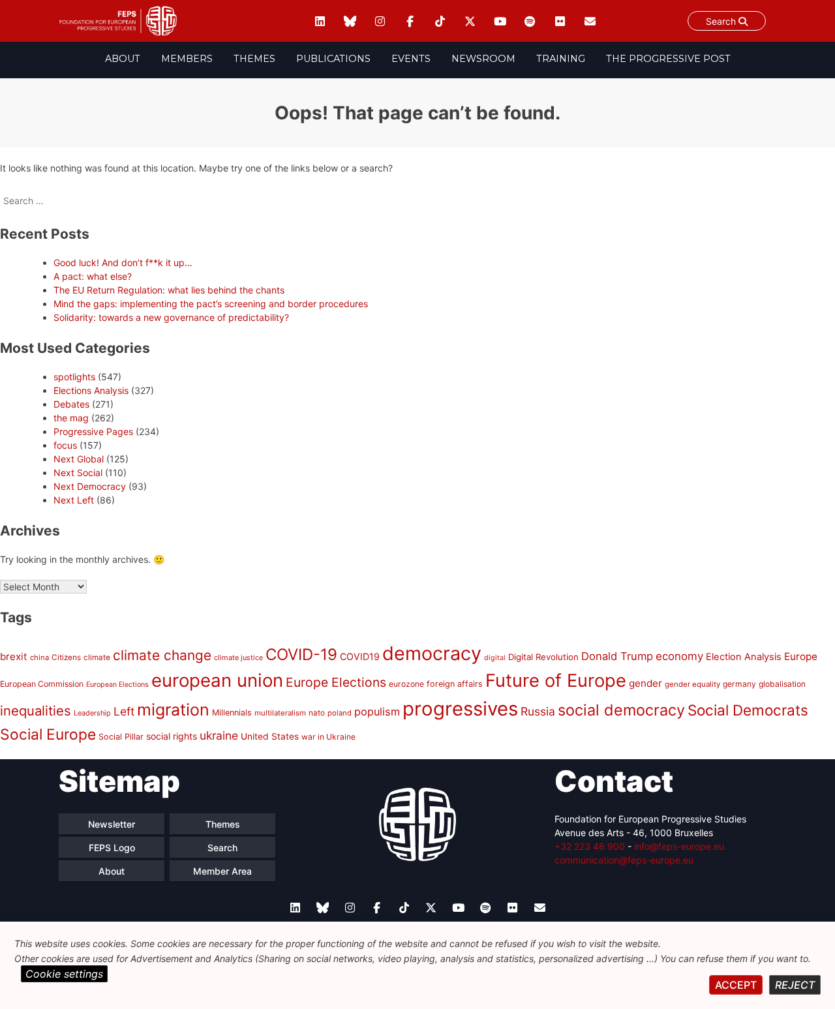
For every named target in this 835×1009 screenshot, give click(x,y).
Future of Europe (555, 680)
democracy (431, 653)
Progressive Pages (93, 431)
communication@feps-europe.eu (623, 860)
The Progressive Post (668, 59)
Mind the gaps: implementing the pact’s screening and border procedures (210, 303)
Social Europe (48, 734)
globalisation (782, 684)
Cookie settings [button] (64, 973)
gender (645, 683)
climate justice (238, 657)
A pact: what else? (92, 276)
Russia (538, 711)
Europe (800, 656)
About (122, 59)
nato (317, 712)
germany (739, 684)
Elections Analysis (91, 390)
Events (411, 59)
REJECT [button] (795, 984)
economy (679, 656)
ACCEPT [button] (736, 984)
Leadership (92, 712)
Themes (254, 59)
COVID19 (360, 656)
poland (339, 712)
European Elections (117, 684)
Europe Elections (336, 682)
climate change (162, 655)
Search (722, 21)
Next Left (73, 499)
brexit (13, 656)
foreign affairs (455, 684)
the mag (71, 417)
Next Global (78, 458)
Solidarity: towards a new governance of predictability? (171, 317)
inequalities (35, 710)
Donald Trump (617, 656)
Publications (333, 59)
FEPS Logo (112, 847)
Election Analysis (744, 657)
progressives (460, 708)
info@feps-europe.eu (679, 846)
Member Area (222, 871)
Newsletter (111, 824)
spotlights (74, 376)
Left (124, 711)
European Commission (42, 684)
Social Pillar (121, 737)
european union (217, 680)
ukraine (219, 735)
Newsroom (483, 59)
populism (377, 711)
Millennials (232, 712)
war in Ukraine (328, 737)
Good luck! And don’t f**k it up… (122, 262)
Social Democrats (748, 710)
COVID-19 (301, 654)
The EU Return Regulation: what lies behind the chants (168, 289)
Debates (71, 404)
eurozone (406, 684)
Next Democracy (89, 486)
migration (173, 709)
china (39, 657)
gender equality (692, 684)
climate (97, 657)
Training (560, 59)
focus (65, 445)
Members (187, 59)
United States (270, 736)
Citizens (66, 657)
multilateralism (280, 712)
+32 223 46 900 (589, 846)
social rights (171, 736)
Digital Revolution (543, 657)
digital (495, 658)
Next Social (77, 472)
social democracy (621, 709)
